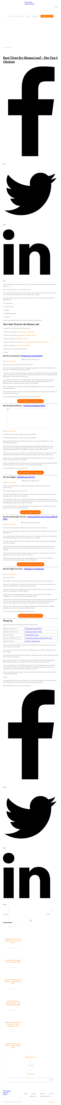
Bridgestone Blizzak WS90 (27, 335)
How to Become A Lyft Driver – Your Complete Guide (13, 1045)
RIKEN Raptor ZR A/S (21, 339)
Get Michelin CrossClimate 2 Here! (30, 616)
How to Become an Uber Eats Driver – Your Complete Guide (13, 1024)
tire (18, 289)
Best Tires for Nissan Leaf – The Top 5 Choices (30, 59)
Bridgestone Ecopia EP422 (26, 332)
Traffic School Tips (30, 1057)
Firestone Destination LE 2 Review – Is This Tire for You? (12, 981)
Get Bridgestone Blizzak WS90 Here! (30, 472)
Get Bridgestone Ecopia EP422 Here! (30, 401)
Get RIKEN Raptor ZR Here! (30, 512)
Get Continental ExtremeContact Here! (30, 564)
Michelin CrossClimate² (32, 641)
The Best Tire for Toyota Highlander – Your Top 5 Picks (13, 941)
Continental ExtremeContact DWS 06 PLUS (35, 342)
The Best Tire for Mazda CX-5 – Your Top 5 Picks (13, 961)
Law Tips (30, 1065)
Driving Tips (30, 1074)
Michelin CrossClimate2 (23, 345)
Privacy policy (51, 1102)
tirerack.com (12, 361)
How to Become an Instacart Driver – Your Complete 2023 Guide (13, 1003)
